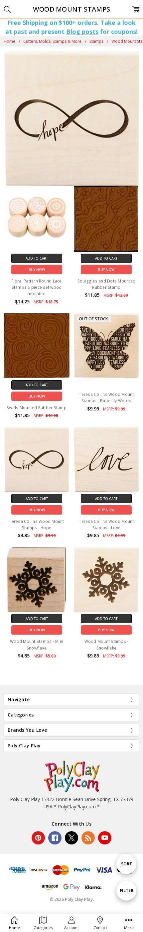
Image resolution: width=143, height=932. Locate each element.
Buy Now (37, 269)
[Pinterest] (38, 837)
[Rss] (88, 837)
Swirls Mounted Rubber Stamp (37, 407)
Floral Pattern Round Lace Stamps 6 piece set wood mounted (36, 287)
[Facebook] (55, 837)
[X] (71, 837)
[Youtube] (104, 837)
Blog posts (82, 31)
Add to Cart (37, 258)
